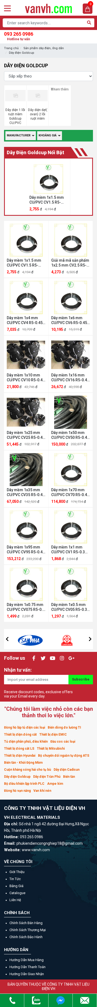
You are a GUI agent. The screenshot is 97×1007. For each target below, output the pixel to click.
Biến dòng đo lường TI (64, 727)
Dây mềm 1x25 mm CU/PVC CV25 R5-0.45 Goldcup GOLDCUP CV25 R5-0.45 (26, 435)
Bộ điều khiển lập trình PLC (24, 784)
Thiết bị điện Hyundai (19, 755)
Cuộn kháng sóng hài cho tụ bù (27, 770)
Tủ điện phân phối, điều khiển (26, 741)
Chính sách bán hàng (26, 923)
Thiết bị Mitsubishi (51, 748)
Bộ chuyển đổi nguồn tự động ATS (63, 755)
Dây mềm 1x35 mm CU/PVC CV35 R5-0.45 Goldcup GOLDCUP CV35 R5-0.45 (26, 492)
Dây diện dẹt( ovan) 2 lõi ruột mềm (37, 114)
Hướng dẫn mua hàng (26, 960)
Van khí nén (42, 791)
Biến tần (69, 777)
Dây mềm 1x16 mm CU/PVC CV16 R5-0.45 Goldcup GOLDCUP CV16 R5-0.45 (70, 377)
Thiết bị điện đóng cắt (20, 734)
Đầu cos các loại (62, 741)
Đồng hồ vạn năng (17, 791)
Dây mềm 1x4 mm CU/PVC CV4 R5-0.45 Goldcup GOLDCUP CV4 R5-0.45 (25, 320)
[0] (87, 9)
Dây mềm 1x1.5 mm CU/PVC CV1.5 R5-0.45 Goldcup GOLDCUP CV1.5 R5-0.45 (46, 200)
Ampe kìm (55, 784)
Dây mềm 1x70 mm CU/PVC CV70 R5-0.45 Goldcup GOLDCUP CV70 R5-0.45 (70, 492)
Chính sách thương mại (27, 930)
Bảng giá (16, 886)
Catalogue (17, 893)
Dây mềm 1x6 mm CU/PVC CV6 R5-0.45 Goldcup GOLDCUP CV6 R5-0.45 (69, 320)
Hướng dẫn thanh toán (27, 967)
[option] (48, 187)
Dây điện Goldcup (21, 53)
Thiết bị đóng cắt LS (19, 748)
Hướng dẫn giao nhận (26, 974)
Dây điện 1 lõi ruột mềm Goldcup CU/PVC (15, 116)
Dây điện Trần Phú (46, 777)
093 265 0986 (18, 36)
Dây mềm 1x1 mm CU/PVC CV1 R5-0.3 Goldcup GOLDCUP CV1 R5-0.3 (68, 549)
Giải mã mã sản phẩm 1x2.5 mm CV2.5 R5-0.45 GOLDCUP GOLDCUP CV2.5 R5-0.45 (70, 263)
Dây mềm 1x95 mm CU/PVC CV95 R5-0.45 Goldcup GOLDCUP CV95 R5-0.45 (26, 549)
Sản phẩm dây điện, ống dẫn (43, 48)
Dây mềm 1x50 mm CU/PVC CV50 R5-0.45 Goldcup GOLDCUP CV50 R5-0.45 (70, 435)
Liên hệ (15, 900)
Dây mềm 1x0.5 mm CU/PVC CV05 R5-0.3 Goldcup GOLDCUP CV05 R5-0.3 (69, 607)
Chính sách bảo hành (26, 937)
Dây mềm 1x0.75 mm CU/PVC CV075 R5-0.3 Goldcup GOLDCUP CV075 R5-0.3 (26, 607)
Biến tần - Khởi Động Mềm (23, 762)
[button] (7, 639)
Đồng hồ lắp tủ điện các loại (24, 727)
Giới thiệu (17, 872)
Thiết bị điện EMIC (53, 734)
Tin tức (15, 879)
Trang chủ (11, 48)
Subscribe (80, 679)
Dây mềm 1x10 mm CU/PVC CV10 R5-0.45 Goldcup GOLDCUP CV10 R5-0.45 (26, 377)
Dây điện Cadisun (66, 770)
